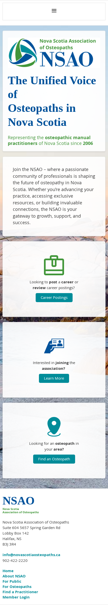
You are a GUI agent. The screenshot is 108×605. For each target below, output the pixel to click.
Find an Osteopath (54, 458)
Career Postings (54, 297)
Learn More (54, 378)
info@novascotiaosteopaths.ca (31, 554)
